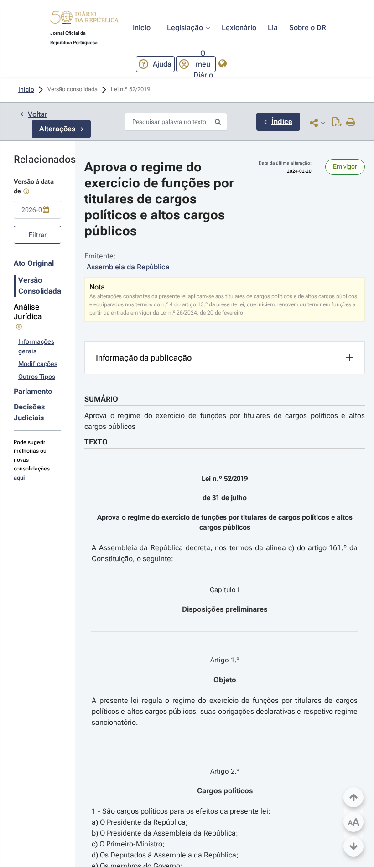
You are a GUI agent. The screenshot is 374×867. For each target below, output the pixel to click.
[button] (84, 18)
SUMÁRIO (101, 399)
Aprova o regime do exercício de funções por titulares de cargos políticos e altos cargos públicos (224, 421)
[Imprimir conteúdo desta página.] (351, 122)
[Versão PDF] (337, 122)
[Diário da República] (84, 19)
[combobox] (37, 210)
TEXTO (96, 442)
